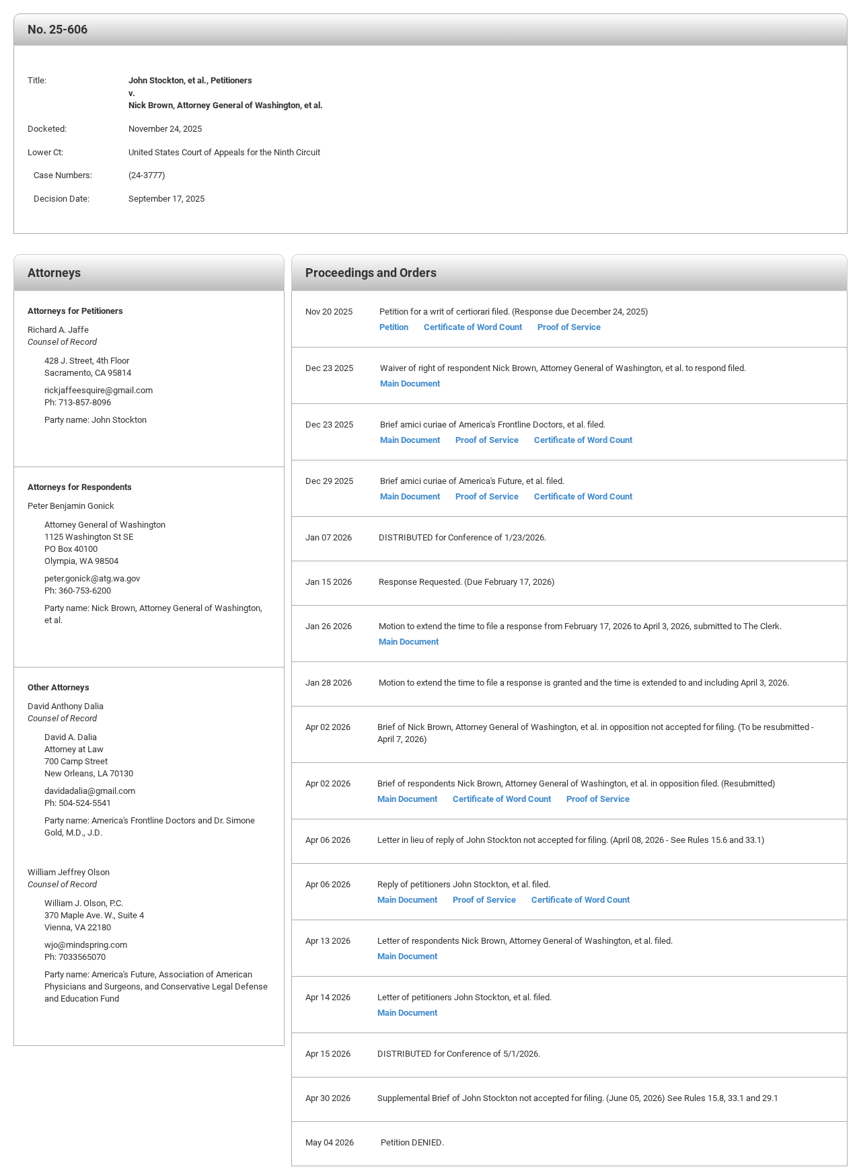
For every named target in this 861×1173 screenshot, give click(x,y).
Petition (393, 327)
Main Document (410, 383)
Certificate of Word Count (473, 327)
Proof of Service (569, 327)
